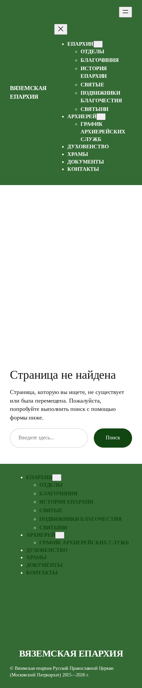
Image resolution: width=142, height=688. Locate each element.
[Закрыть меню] (60, 29)
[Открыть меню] (125, 12)
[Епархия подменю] (98, 44)
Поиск (113, 438)
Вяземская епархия (71, 653)
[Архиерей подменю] (101, 116)
